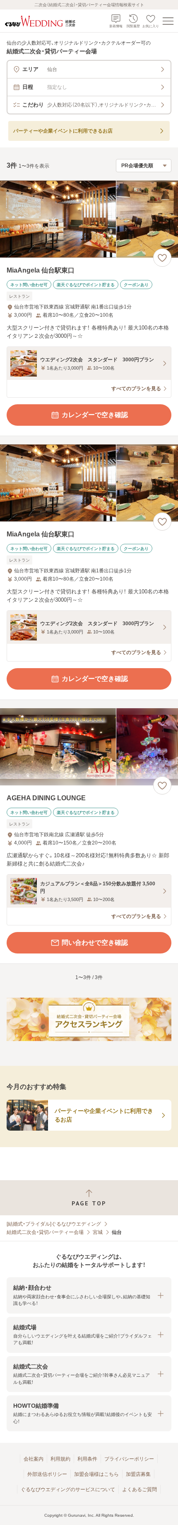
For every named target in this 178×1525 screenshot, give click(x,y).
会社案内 (33, 1459)
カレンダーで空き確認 (95, 414)
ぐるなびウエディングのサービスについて (68, 1489)
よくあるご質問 (139, 1489)
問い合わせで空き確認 (95, 942)
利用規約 (60, 1459)
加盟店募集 (138, 1474)
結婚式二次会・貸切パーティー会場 (45, 1232)
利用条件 (87, 1459)
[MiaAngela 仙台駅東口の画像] (89, 219)
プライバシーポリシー (129, 1459)
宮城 (98, 1232)
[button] (89, 1295)
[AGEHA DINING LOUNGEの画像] (89, 746)
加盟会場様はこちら (96, 1474)
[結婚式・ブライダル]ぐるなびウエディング (54, 1224)
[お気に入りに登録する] (162, 258)
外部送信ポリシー (47, 1474)
